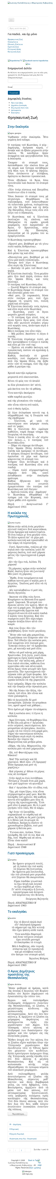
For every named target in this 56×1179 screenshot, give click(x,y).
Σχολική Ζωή (13, 47)
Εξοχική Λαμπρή (17, 1134)
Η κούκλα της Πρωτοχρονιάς (18, 514)
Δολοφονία (16, 110)
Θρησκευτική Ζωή (15, 39)
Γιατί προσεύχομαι (21, 853)
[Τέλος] (28, 1150)
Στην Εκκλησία (18, 126)
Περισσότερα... (18, 1114)
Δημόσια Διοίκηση (19, 105)
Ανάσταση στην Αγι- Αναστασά (23, 1138)
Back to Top (33, 1160)
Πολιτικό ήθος (17, 102)
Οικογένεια (13, 42)
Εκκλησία (15, 112)
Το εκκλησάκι (17, 911)
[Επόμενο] (22, 1150)
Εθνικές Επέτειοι (15, 44)
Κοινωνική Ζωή (14, 51)
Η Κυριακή (14, 1129)
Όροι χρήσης (34, 1167)
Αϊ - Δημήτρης (15, 1124)
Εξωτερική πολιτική (19, 107)
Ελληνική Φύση (14, 49)
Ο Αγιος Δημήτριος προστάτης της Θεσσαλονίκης (21, 974)
